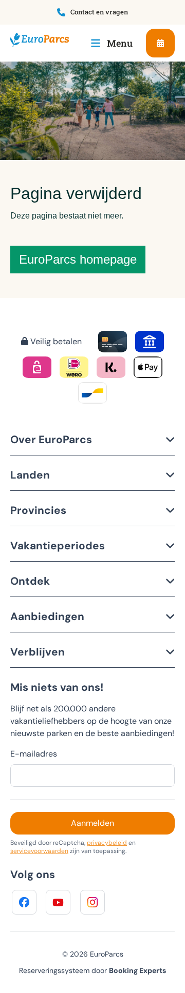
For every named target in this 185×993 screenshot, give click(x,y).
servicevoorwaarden (39, 851)
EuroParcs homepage (78, 259)
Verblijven (37, 652)
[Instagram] (92, 902)
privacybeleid (107, 843)
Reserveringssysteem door (92, 970)
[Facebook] (24, 902)
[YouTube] (58, 902)
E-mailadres (33, 753)
